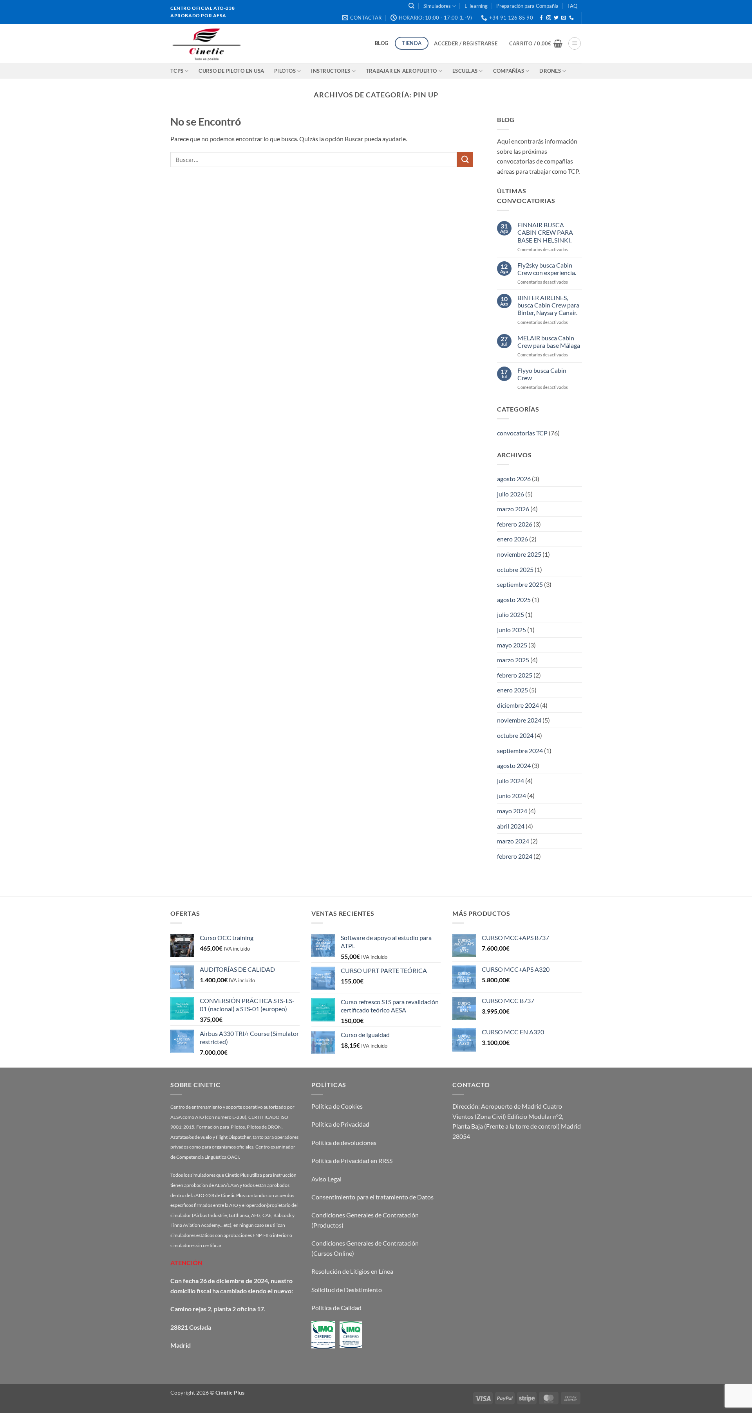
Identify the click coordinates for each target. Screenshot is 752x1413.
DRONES (550, 71)
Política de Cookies (337, 1106)
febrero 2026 (514, 523)
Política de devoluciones (343, 1142)
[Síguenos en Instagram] (548, 18)
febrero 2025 (514, 674)
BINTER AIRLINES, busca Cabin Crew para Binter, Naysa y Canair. (548, 305)
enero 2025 (512, 690)
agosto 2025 (514, 599)
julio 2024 (510, 780)
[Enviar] (465, 159)
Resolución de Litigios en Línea (352, 1271)
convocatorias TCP (522, 433)
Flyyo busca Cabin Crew (541, 373)
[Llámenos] (571, 18)
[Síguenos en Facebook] (541, 18)
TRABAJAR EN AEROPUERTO (401, 71)
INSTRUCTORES (330, 71)
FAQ (572, 6)
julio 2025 (510, 614)
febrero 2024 (514, 856)
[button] (465, 43)
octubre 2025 (515, 569)
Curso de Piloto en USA (231, 71)
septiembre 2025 (520, 584)
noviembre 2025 (519, 554)
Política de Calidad (336, 1307)
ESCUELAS (464, 71)
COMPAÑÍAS (508, 71)
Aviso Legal (326, 1179)
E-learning (476, 6)
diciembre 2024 (518, 705)
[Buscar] (411, 5)
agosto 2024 (514, 765)
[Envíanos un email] (563, 18)
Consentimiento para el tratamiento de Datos (372, 1197)
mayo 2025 (512, 644)
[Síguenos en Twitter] (556, 18)
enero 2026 (512, 539)
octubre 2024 (515, 735)
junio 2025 (511, 629)
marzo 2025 (513, 659)
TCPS (176, 71)
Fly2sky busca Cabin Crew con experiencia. (546, 268)
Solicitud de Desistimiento (346, 1289)
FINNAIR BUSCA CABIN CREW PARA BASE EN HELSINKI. (545, 232)
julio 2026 (510, 493)
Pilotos (285, 71)
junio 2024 (511, 795)
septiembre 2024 (520, 750)
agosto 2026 (514, 478)
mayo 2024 (512, 810)
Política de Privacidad (340, 1124)
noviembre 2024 (519, 720)
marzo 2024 (513, 841)
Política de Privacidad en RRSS (351, 1160)
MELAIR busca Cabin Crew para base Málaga (548, 341)
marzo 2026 (513, 508)
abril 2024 (510, 825)
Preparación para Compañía (527, 6)
